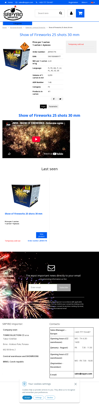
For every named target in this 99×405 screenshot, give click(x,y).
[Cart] (81, 13)
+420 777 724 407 (46, 2)
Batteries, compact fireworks (35, 27)
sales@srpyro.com (26, 2)
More (84, 2)
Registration (73, 2)
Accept (27, 398)
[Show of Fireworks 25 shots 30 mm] (16, 59)
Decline (50, 398)
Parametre (53, 106)
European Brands (16, 27)
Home (10, 2)
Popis (43, 106)
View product (42, 235)
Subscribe (63, 287)
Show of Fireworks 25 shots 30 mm (23, 213)
